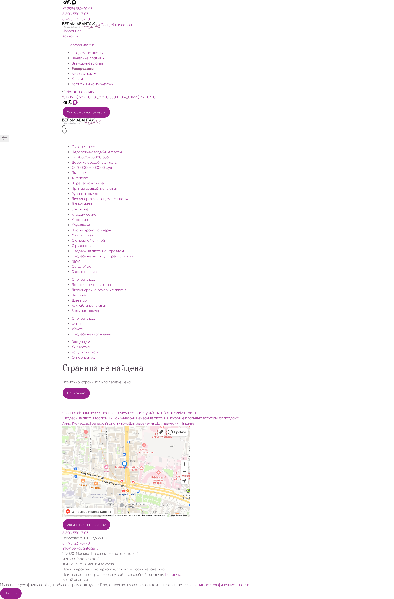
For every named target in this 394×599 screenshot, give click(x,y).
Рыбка (123, 423)
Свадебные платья (88, 53)
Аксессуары (82, 73)
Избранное (72, 31)
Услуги (78, 79)
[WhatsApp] (69, 3)
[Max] (74, 3)
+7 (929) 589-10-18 (77, 8)
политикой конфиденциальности (221, 585)
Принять (11, 593)
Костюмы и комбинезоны (92, 84)
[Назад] (4, 138)
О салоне (70, 413)
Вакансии (171, 413)
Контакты (70, 36)
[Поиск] (64, 127)
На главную (76, 393)
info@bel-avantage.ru (80, 548)
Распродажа (83, 68)
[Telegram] (64, 3)
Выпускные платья (87, 63)
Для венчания (168, 423)
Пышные (187, 423)
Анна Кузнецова (76, 423)
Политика (173, 574)
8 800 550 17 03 (75, 14)
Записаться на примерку (86, 112)
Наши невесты (91, 413)
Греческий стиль (104, 423)
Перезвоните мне (81, 45)
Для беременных (143, 423)
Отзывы (157, 413)
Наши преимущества (122, 413)
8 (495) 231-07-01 (76, 19)
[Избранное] (64, 132)
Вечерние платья (87, 58)
